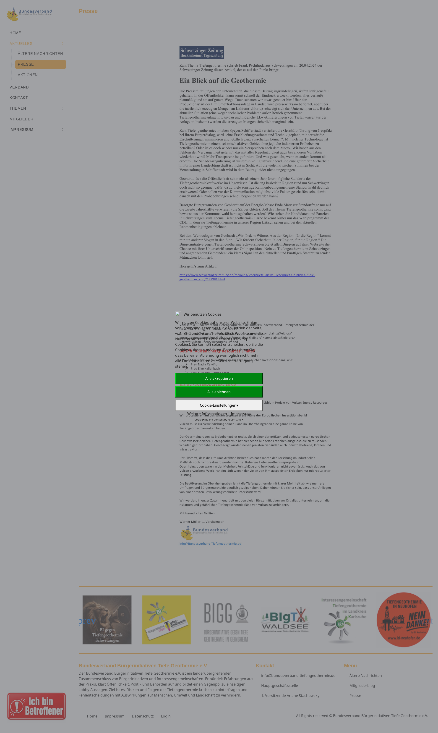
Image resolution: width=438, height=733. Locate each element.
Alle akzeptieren (219, 378)
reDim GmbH (235, 419)
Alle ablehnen (219, 391)
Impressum (241, 413)
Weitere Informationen (207, 413)
